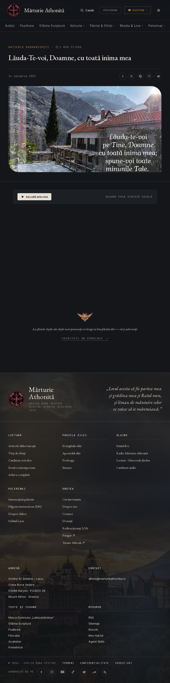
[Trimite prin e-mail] (149, 76)
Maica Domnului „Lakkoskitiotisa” (31, 617)
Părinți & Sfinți (102, 26)
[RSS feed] (105, 672)
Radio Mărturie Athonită (132, 453)
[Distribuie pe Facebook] (122, 76)
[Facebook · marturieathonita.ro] (41, 672)
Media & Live (131, 26)
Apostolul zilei (71, 453)
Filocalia (14, 635)
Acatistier (14, 641)
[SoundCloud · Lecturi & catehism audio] (94, 672)
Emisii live (122, 446)
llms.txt (93, 629)
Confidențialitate (94, 663)
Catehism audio (126, 467)
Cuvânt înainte (71, 499)
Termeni (68, 663)
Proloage (68, 460)
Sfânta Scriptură (52, 26)
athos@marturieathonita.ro (107, 578)
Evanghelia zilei (71, 446)
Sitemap (94, 623)
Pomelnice (15, 647)
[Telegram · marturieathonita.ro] (84, 672)
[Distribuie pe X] (131, 76)
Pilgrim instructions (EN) (25, 506)
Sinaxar (67, 467)
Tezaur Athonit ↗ (73, 542)
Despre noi (69, 506)
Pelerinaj (156, 26)
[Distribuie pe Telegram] (158, 76)
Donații (67, 521)
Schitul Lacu (16, 521)
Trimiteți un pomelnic (85, 338)
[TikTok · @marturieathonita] (73, 672)
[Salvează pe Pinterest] (140, 76)
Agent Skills (96, 641)
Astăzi (10, 26)
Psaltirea (27, 26)
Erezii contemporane (21, 467)
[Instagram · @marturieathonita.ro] (52, 672)
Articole (77, 26)
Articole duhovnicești (28, 47)
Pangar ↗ (68, 535)
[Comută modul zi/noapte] (158, 10)
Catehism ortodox (19, 460)
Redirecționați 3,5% (75, 528)
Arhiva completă (19, 475)
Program (110, 10)
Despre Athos (17, 514)
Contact (67, 514)
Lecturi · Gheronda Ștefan (133, 460)
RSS (91, 617)
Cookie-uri (123, 663)
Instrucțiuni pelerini (21, 499)
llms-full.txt (96, 635)
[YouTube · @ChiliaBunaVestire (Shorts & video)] (62, 672)
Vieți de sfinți (16, 453)
